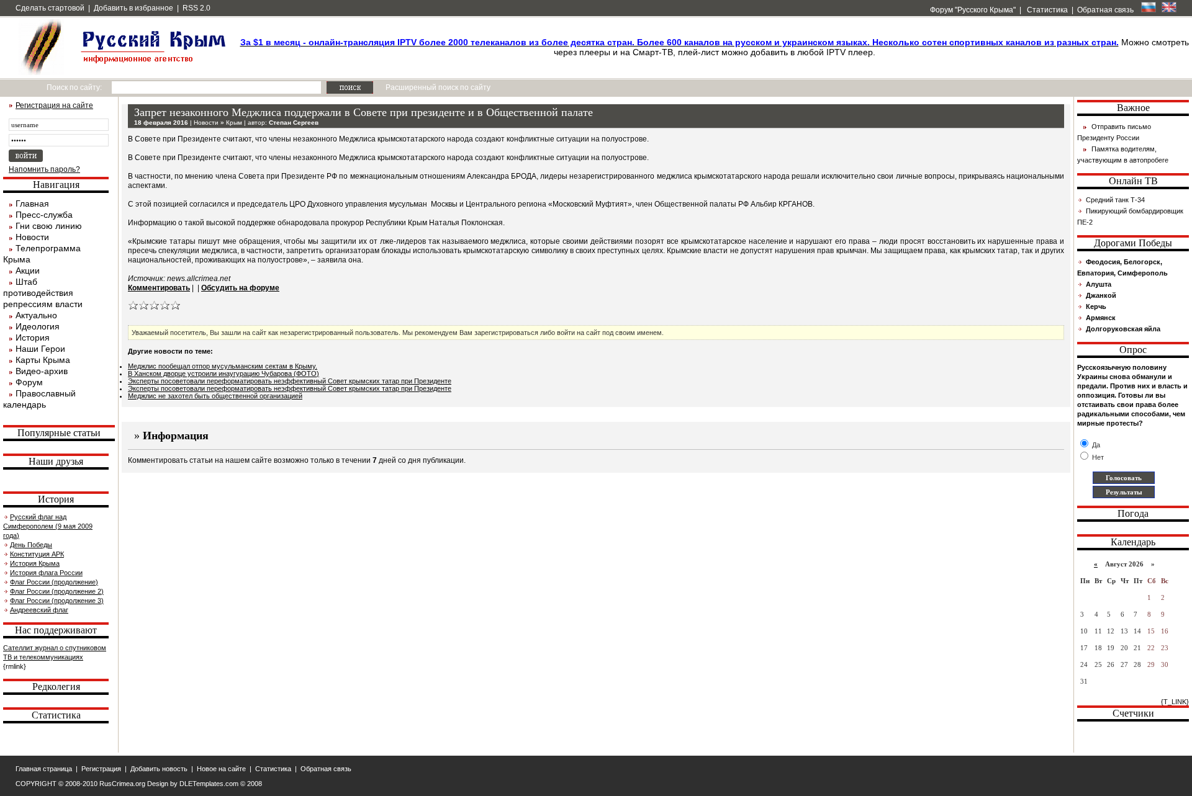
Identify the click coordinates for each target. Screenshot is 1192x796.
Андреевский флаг (39, 610)
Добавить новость (158, 768)
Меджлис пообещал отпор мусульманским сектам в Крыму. (222, 366)
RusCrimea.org (122, 783)
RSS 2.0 (196, 8)
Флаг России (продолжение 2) (57, 591)
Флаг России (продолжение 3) (57, 600)
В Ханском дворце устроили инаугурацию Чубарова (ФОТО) (223, 373)
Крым (234, 122)
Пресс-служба (44, 215)
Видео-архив (42, 371)
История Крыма (35, 563)
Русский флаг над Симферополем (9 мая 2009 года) (48, 526)
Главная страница (44, 768)
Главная (32, 203)
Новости (32, 237)
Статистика (1046, 10)
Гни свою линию (49, 226)
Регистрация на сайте (54, 105)
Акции (28, 270)
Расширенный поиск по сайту (438, 87)
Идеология (38, 326)
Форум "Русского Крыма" (972, 10)
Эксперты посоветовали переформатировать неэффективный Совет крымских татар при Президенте (289, 381)
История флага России (46, 572)
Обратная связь (1105, 10)
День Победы (31, 544)
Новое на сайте (221, 768)
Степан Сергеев (293, 122)
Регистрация (101, 768)
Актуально (36, 315)
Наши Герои (40, 349)
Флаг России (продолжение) (54, 582)
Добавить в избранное (133, 8)
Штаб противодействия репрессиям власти (43, 293)
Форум (29, 382)
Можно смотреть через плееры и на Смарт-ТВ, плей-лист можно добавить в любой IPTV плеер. (714, 47)
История (33, 337)
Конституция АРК (37, 554)
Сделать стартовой (50, 8)
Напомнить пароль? (44, 169)
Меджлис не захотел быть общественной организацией (215, 396)
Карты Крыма (43, 360)
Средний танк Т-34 (1115, 199)
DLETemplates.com (208, 783)
